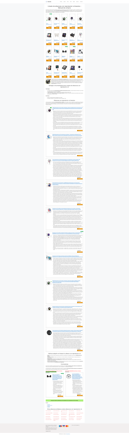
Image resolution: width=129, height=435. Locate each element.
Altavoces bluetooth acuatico (48, 419)
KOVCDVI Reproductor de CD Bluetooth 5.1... (48, 56)
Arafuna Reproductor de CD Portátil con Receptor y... (80, 56)
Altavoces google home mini (56, 416)
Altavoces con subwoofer (71, 419)
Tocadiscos (81, 1)
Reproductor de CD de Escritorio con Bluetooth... (48, 40)
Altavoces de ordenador (48, 414)
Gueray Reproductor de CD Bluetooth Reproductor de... (80, 40)
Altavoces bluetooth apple (79, 416)
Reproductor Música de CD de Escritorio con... (80, 24)
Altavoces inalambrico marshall (72, 416)
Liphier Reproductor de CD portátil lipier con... (48, 73)
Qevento (49, 1)
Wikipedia (48, 406)
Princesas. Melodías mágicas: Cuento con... (72, 56)
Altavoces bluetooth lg (48, 416)
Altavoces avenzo (78, 414)
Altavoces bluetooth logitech (64, 419)
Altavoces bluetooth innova (63, 414)
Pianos (71, 1)
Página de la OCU (49, 405)
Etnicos (68, 1)
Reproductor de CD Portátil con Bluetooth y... (56, 56)
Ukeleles (65, 1)
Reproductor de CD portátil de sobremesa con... (56, 24)
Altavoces (77, 1)
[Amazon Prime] (50, 25)
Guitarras (61, 1)
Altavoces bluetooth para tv (64, 416)
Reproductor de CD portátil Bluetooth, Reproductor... (56, 73)
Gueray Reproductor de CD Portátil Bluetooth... (48, 24)
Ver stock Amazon (49, 27)
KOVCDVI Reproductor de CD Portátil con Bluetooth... (64, 24)
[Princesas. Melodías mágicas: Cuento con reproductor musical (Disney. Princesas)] (72, 51)
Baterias (74, 1)
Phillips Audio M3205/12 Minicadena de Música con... (64, 56)
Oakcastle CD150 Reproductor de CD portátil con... (64, 73)
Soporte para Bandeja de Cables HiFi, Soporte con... (56, 40)
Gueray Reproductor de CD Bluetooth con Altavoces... (72, 24)
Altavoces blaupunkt (79, 419)
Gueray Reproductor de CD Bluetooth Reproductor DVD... (72, 73)
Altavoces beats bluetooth (56, 414)
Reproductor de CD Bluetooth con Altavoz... (80, 73)
